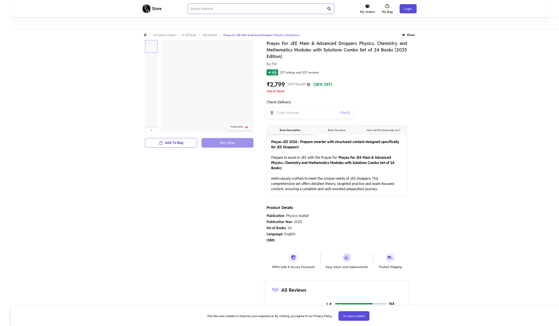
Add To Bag (174, 142)
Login (408, 9)
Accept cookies (354, 316)
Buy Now (227, 142)
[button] (408, 35)
